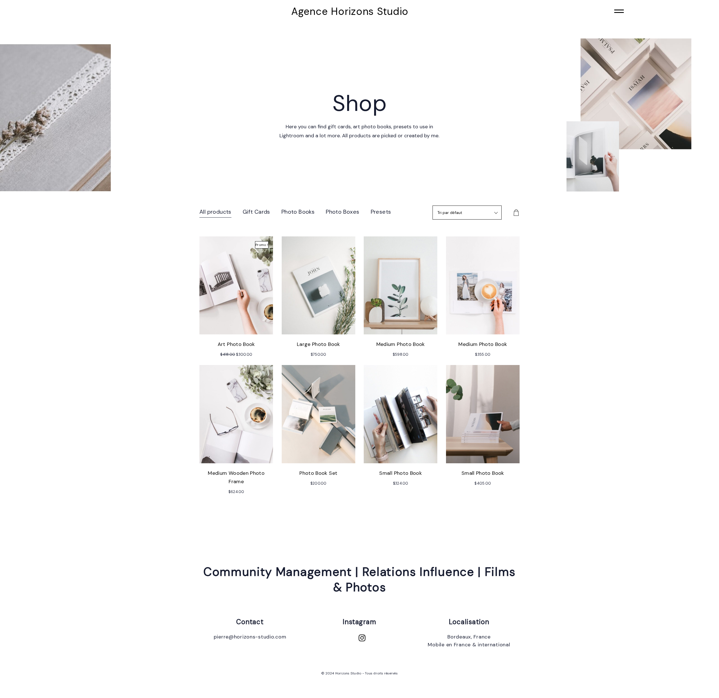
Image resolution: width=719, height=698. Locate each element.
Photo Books (298, 211)
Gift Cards (256, 211)
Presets (381, 211)
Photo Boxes (342, 211)
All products (215, 211)
